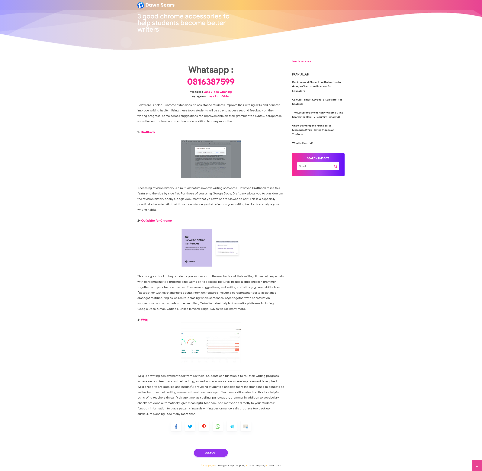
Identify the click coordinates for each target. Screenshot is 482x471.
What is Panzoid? (302, 143)
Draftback (148, 132)
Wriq (144, 320)
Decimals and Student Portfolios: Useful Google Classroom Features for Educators (316, 87)
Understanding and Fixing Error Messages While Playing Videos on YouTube (313, 130)
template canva (301, 61)
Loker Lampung (256, 465)
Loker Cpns (274, 465)
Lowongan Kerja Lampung (230, 465)
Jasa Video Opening (218, 92)
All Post (211, 452)
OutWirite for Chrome (156, 221)
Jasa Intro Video (219, 96)
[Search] (335, 165)
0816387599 (211, 81)
